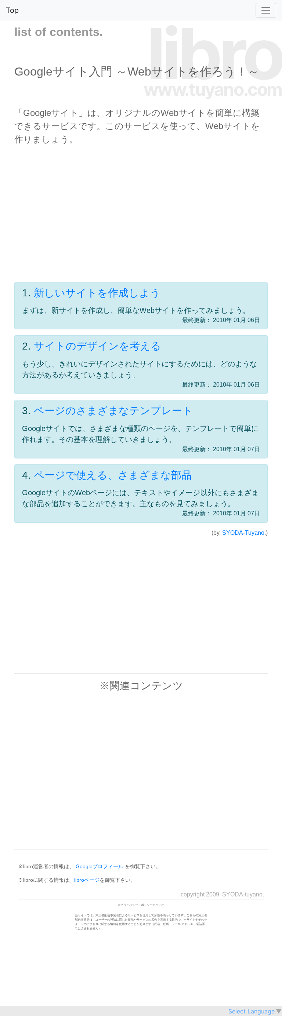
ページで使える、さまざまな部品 (113, 475)
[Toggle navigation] (266, 10)
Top (12, 10)
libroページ (87, 880)
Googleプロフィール (99, 866)
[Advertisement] (141, 221)
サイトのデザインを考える (97, 346)
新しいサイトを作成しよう (97, 293)
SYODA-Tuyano (243, 533)
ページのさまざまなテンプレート (113, 410)
